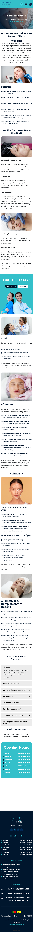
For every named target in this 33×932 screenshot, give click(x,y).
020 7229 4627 (11, 286)
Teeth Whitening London (10, 872)
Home (6, 19)
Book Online (22, 286)
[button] (30, 4)
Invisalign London (8, 867)
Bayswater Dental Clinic (16, 924)
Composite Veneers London (11, 869)
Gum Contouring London (10, 874)
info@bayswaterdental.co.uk (18, 893)
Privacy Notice (7, 920)
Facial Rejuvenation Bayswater (19, 19)
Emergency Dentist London (11, 864)
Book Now (16, 931)
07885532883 (24, 889)
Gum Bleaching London (10, 876)
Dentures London (8, 879)
